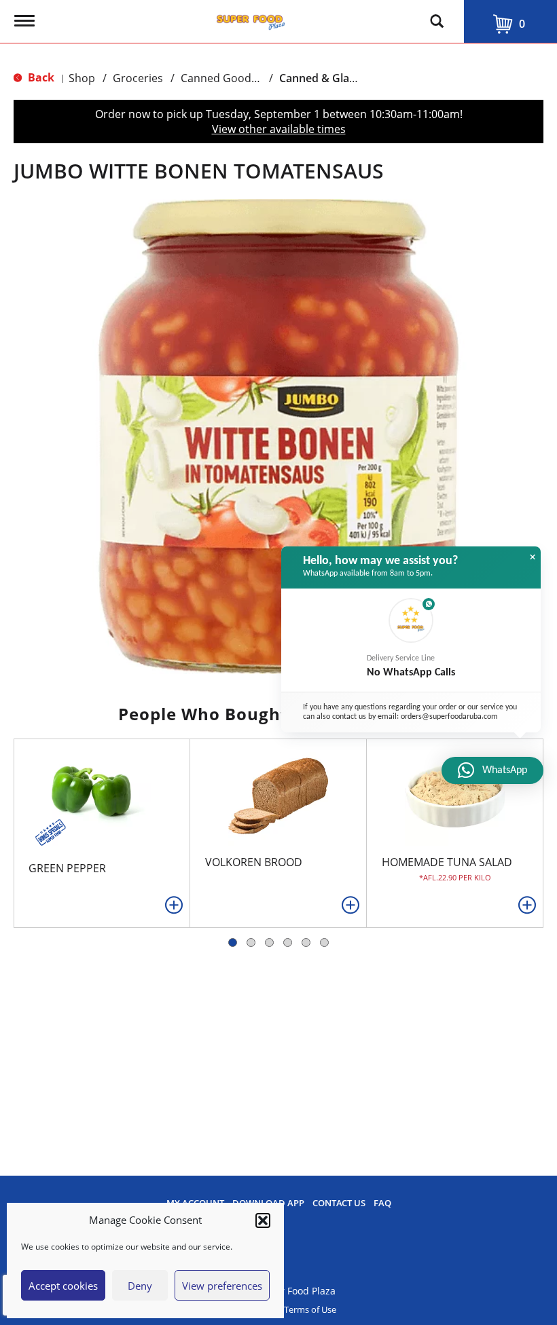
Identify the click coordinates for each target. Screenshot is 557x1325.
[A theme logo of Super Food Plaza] (250, 19)
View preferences (222, 1285)
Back (39, 77)
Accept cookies (63, 1285)
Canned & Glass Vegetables (349, 78)
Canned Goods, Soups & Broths (261, 78)
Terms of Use (310, 1310)
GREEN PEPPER (67, 868)
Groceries (138, 78)
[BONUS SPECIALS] (49, 830)
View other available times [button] (279, 129)
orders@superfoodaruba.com (449, 717)
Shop (82, 78)
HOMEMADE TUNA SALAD (447, 862)
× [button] (532, 557)
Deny (140, 1285)
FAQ (382, 1203)
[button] (263, 1220)
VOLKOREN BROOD (253, 862)
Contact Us (338, 1203)
